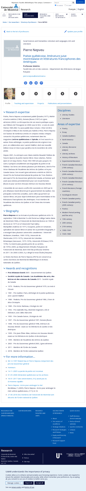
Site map (27, 462)
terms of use (29, 487)
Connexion (46, 3)
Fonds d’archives (41, 83)
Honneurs (11, 367)
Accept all (39, 483)
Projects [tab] (40, 103)
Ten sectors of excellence (57, 422)
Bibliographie (36, 83)
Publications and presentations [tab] (60, 103)
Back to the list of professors (17, 31)
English (81, 9)
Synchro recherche (76, 427)
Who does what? (29, 454)
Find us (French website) (75, 422)
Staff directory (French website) (75, 417)
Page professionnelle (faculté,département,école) (25, 83)
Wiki (31, 83)
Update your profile (75, 31)
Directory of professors (28, 22)
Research (25, 9)
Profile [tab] (7, 103)
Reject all (28, 483)
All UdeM (68, 5)
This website (59, 5)
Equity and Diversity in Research (59, 436)
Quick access (75, 411)
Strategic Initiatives (59, 427)
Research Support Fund (59, 442)
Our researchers (14, 22)
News (72, 433)
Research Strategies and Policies (60, 431)
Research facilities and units (40, 413)
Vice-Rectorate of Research (58, 412)
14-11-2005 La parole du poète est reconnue (25, 371)
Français (72, 9)
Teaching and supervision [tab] (24, 103)
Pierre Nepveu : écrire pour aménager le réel (25, 385)
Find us (26, 458)
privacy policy (16, 487)
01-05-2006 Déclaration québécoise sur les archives (28, 375)
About (55, 418)
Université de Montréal (9, 7)
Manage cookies (14, 483)
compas (72, 430)
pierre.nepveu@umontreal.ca (34, 76)
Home (5, 22)
